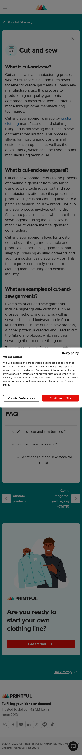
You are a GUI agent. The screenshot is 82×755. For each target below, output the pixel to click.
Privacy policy (69, 353)
